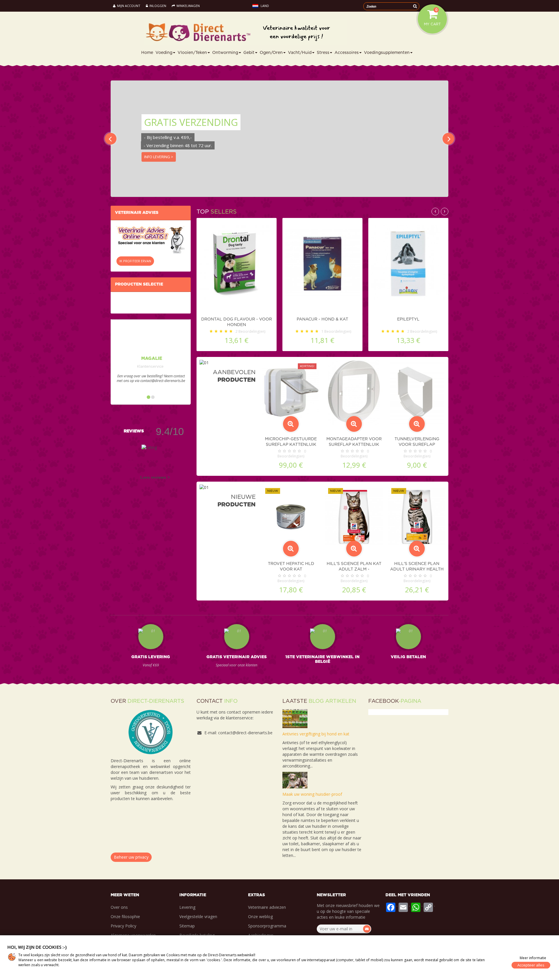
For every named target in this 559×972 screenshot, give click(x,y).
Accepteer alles (530, 965)
